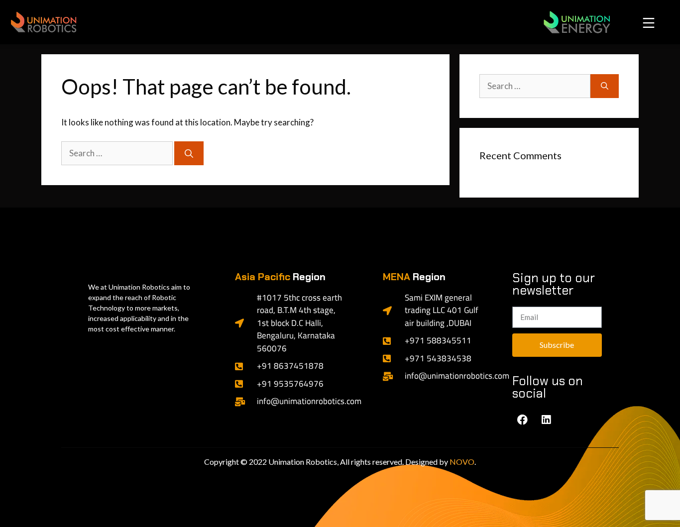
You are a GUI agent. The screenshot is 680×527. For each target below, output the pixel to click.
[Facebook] (522, 420)
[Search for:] (117, 153)
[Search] (189, 153)
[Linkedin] (546, 420)
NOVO (462, 461)
